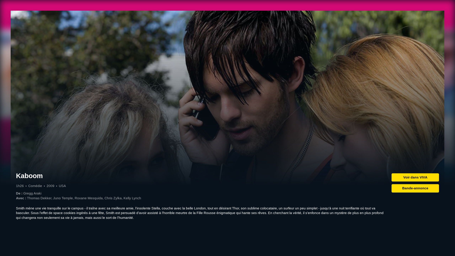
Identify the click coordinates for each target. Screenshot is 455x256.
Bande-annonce (415, 188)
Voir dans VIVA (415, 177)
